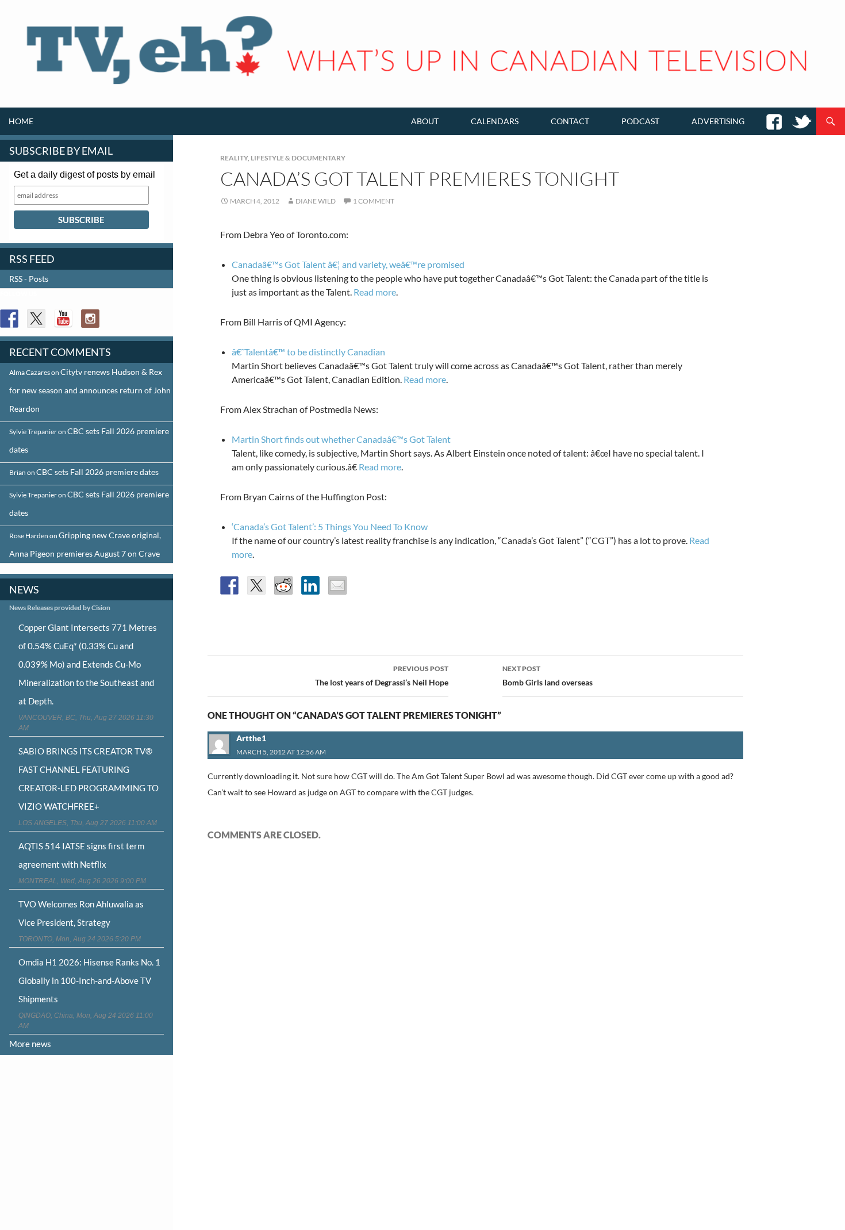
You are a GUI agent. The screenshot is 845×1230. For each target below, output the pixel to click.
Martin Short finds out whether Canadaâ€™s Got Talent (341, 439)
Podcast (640, 121)
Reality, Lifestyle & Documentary (282, 158)
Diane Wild (315, 201)
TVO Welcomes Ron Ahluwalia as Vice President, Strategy (81, 913)
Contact (570, 121)
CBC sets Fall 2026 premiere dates (97, 472)
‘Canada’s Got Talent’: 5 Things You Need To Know (330, 526)
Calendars (494, 121)
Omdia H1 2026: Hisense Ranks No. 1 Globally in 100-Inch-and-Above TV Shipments (89, 980)
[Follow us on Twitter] (36, 318)
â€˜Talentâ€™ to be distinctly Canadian (308, 351)
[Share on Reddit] (283, 585)
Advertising (718, 121)
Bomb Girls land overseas (547, 675)
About (425, 121)
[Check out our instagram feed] (90, 318)
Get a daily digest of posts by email (84, 174)
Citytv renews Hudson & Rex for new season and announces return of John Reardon (90, 390)
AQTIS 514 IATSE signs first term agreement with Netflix (81, 855)
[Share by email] (337, 585)
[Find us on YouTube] (63, 318)
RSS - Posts (28, 278)
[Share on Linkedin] (310, 585)
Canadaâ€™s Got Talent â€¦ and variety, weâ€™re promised (348, 264)
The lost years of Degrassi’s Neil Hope (381, 675)
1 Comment (373, 201)
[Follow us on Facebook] (9, 318)
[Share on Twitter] (256, 585)
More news (30, 1044)
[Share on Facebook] (229, 585)
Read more (375, 291)
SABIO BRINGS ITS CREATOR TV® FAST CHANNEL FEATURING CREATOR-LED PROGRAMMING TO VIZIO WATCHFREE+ (88, 778)
